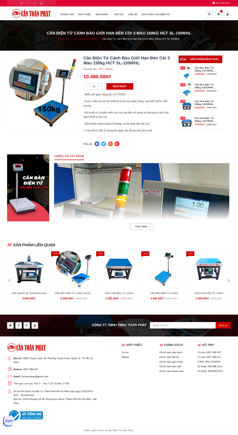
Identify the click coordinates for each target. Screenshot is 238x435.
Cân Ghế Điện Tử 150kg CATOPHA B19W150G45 (119, 293)
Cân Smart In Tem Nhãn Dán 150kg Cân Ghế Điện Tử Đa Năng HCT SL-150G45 (29, 293)
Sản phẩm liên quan (34, 245)
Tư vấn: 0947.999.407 (209, 352)
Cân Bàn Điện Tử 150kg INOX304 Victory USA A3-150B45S (74, 293)
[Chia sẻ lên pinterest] (110, 143)
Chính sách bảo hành (170, 352)
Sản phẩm (101, 14)
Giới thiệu (84, 14)
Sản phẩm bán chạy (204, 59)
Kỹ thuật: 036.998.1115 (210, 366)
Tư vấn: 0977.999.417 (209, 357)
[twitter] (22, 3)
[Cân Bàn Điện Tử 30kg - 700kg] (29, 187)
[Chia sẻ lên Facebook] (97, 143)
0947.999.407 (30, 369)
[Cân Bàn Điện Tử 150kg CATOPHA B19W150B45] (164, 269)
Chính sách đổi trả (169, 357)
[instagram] (34, 3)
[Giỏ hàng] (218, 14)
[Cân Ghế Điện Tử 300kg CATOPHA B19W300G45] (186, 106)
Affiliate (125, 357)
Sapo (151, 430)
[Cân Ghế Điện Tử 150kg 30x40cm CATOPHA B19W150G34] (209, 269)
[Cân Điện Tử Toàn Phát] (31, 13)
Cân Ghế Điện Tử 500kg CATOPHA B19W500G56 (204, 121)
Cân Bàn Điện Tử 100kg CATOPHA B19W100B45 (204, 71)
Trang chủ (67, 14)
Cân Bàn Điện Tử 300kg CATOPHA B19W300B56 (204, 87)
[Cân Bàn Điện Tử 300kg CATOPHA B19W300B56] (186, 89)
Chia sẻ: (88, 144)
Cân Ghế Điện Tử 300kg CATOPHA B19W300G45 (204, 104)
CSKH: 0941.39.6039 (209, 361)
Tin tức (119, 14)
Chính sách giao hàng (171, 361)
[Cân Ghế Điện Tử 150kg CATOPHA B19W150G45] (119, 269)
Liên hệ (132, 14)
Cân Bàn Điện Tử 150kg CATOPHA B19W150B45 (164, 293)
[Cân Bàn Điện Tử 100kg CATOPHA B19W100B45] (186, 72)
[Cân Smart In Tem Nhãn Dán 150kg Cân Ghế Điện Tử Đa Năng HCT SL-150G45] (29, 269)
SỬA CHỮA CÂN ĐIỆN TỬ (155, 14)
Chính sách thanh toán (171, 371)
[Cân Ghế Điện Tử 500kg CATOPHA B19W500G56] (186, 123)
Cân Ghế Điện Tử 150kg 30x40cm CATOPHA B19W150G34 (209, 293)
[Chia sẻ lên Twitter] (103, 143)
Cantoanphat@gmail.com (34, 376)
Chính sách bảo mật (170, 366)
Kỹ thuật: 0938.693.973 (210, 371)
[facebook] (28, 3)
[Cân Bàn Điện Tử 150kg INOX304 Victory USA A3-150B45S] (74, 269)
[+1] (117, 143)
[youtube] (41, 3)
